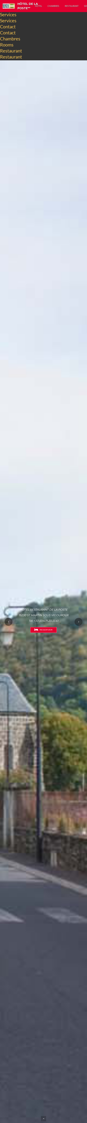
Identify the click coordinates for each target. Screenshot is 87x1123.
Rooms (6, 44)
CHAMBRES (53, 6)
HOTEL (38, 6)
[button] (8, 622)
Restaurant (11, 51)
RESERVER (46, 630)
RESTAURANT (72, 6)
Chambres (10, 38)
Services (8, 14)
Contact (8, 26)
